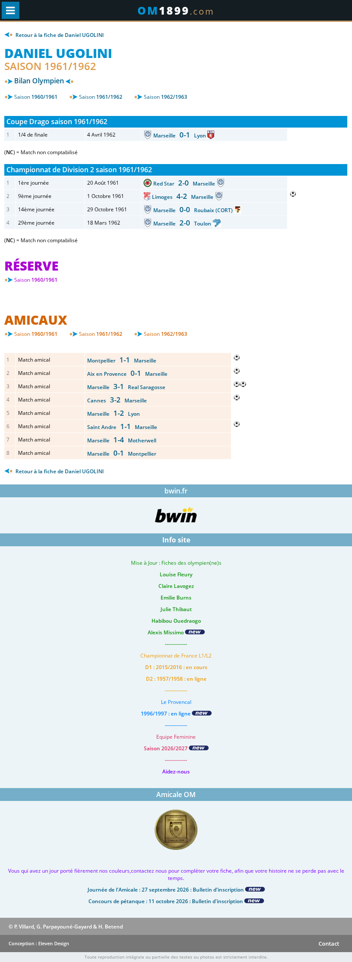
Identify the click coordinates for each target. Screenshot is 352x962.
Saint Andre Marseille (122, 427)
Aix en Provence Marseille (127, 373)
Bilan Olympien (39, 80)
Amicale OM (176, 794)
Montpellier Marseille (121, 360)
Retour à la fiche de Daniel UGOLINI (59, 35)
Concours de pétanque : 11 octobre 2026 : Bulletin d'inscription (166, 901)
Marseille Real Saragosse (126, 387)
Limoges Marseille (183, 197)
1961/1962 (100, 96)
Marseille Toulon (182, 223)
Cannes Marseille (117, 400)
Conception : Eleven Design (39, 943)
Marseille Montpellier (121, 453)
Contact (329, 943)
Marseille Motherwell (121, 440)
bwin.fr (176, 491)
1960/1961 (36, 96)
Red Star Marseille (184, 183)
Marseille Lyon (180, 135)
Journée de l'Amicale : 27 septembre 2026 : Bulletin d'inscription (166, 889)
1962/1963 (165, 96)
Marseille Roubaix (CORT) (193, 210)
